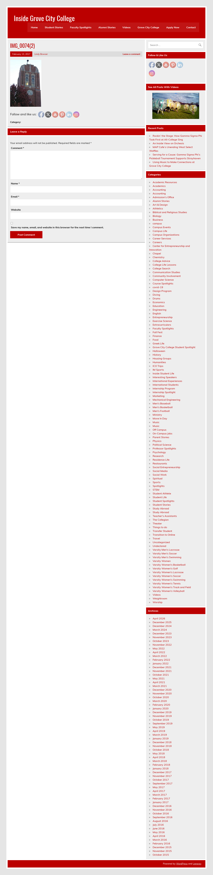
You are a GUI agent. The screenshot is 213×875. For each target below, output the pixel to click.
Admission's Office (163, 197)
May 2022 (159, 648)
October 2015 (161, 854)
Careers (157, 242)
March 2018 (160, 760)
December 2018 (162, 742)
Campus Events (162, 227)
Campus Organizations (166, 234)
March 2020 (160, 700)
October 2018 (161, 749)
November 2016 (162, 809)
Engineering (159, 309)
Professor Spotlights (164, 448)
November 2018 (162, 746)
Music (156, 422)
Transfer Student (162, 530)
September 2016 (162, 817)
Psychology (159, 452)
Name (15, 183)
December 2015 (162, 847)
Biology (157, 216)
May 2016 (159, 832)
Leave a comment (131, 54)
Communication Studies (166, 272)
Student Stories (54, 27)
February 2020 (161, 704)
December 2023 (162, 633)
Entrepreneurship (163, 317)
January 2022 (161, 663)
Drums (156, 298)
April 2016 (159, 836)
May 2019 (159, 727)
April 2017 (159, 790)
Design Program (162, 290)
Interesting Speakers (165, 377)
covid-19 (158, 287)
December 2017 (162, 772)
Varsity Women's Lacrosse (168, 572)
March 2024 (160, 629)
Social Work (160, 474)
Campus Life (160, 230)
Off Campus (159, 429)
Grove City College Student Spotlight (174, 347)
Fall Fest (157, 332)
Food (155, 339)
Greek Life (158, 343)
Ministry (157, 414)
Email (15, 196)
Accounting (159, 189)
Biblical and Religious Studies (170, 212)
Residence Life (161, 459)
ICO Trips (158, 366)
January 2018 (161, 768)
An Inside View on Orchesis (168, 143)
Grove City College (148, 27)
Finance (157, 336)
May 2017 (159, 787)
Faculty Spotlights (80, 27)
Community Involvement (167, 276)
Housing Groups (162, 358)
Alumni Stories (107, 27)
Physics (157, 440)
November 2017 (162, 776)
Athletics (158, 208)
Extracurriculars (162, 324)
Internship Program (164, 388)
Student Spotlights (163, 500)
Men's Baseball (161, 403)
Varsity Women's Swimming (169, 579)
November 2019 (162, 716)
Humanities (159, 362)
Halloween (159, 350)
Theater (157, 523)
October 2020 (161, 697)
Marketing (159, 396)
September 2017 (162, 783)
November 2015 (162, 850)
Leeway (197, 863)
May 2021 (159, 678)
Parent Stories (161, 437)
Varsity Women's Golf (165, 568)
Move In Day (160, 418)
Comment (17, 148)
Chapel (157, 253)
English (157, 313)
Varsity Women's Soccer (167, 576)
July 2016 (158, 824)
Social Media (160, 470)
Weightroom (160, 598)
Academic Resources (165, 182)
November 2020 (162, 693)
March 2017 (160, 794)
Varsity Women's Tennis (167, 583)
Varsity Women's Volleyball (168, 590)
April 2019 (159, 730)
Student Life (160, 497)
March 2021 (160, 686)
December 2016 (162, 806)
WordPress (182, 863)
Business (158, 219)
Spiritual (157, 478)
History (157, 354)
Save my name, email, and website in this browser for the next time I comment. (57, 227)
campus (157, 223)
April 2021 (159, 682)
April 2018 (159, 757)
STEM (156, 489)
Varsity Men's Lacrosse (166, 549)
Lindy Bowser (41, 54)
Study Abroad (161, 508)
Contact (191, 27)
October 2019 (161, 719)
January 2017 (161, 802)
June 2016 (159, 828)
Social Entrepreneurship (166, 467)
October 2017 (161, 779)
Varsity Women (162, 560)
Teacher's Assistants (165, 516)
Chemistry (159, 257)
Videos (126, 27)
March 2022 (160, 656)
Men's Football (161, 410)
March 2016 (160, 839)
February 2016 (161, 843)
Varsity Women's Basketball (169, 564)
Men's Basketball (163, 407)
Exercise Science (162, 320)
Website (16, 209)
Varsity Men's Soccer (165, 553)
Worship (157, 602)
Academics (159, 186)
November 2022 (162, 644)
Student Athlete (162, 493)
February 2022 (161, 659)
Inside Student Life (163, 373)
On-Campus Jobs (162, 433)
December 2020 (162, 689)
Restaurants (160, 463)
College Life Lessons (164, 264)
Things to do (160, 527)
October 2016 (161, 813)
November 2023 (162, 637)
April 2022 (159, 652)
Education (158, 306)
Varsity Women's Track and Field (172, 587)
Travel (156, 538)
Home (34, 27)
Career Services (162, 238)
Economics (159, 302)
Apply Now (172, 27)
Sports (156, 482)
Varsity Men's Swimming (167, 557)
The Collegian (161, 519)
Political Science (162, 444)
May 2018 (159, 753)
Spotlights (159, 486)
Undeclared (159, 546)
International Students (166, 384)
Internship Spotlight (164, 392)
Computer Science (163, 279)
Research (158, 456)
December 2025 (162, 622)
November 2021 (162, 670)
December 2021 (162, 667)
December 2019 (162, 712)
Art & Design (160, 204)
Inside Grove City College (44, 18)
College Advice (161, 260)
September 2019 (162, 723)
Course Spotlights (163, 283)
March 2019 (160, 734)
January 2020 (161, 708)
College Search (161, 268)
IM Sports (158, 369)
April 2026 (159, 618)
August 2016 (160, 820)
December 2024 (162, 626)
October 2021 (161, 674)
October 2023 (161, 640)
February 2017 (161, 798)
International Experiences (167, 380)
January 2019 (161, 738)
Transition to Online (164, 534)
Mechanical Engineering (166, 399)
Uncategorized (161, 542)
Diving (156, 294)
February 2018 (161, 764)
